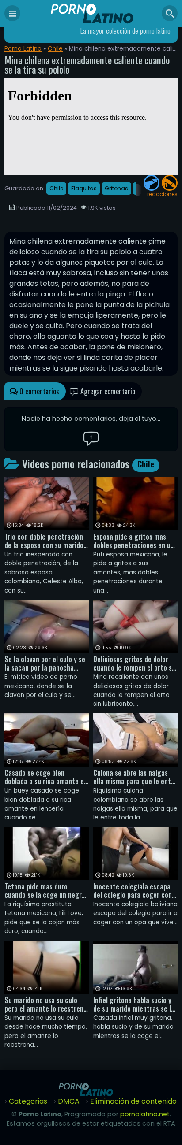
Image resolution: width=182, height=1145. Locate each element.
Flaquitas (84, 188)
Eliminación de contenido (133, 1101)
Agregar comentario (107, 391)
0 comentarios (38, 391)
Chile (55, 48)
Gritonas (116, 188)
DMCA (69, 1101)
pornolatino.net (145, 1114)
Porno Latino (23, 48)
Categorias (28, 1101)
